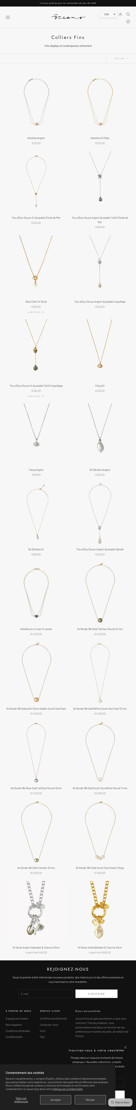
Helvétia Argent (36, 138)
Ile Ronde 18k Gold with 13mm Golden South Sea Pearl (36, 708)
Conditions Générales (18, 1030)
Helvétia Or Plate (99, 138)
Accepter (55, 1099)
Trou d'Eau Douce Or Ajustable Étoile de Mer (36, 217)
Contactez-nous (49, 1024)
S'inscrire (96, 993)
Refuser (90, 1099)
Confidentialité (14, 1036)
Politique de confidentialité (67, 1089)
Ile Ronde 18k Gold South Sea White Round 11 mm (100, 788)
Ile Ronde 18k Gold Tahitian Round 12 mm (100, 629)
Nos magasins (14, 1024)
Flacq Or (100, 385)
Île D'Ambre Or (36, 549)
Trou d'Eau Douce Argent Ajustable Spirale (100, 549)
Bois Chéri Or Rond (36, 301)
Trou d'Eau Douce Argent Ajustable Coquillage (100, 301)
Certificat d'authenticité (53, 1018)
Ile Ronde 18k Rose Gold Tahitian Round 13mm (36, 788)
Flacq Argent (36, 469)
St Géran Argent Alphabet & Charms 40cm (36, 947)
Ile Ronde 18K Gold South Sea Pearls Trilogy (100, 867)
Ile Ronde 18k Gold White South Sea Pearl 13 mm (100, 708)
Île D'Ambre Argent (100, 469)
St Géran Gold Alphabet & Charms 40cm (100, 947)
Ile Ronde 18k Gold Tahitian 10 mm (36, 867)
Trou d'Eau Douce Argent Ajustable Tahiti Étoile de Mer (100, 220)
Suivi (43, 1030)
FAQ (42, 1036)
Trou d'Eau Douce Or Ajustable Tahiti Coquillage (36, 385)
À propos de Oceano (17, 1018)
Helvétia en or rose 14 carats (36, 629)
